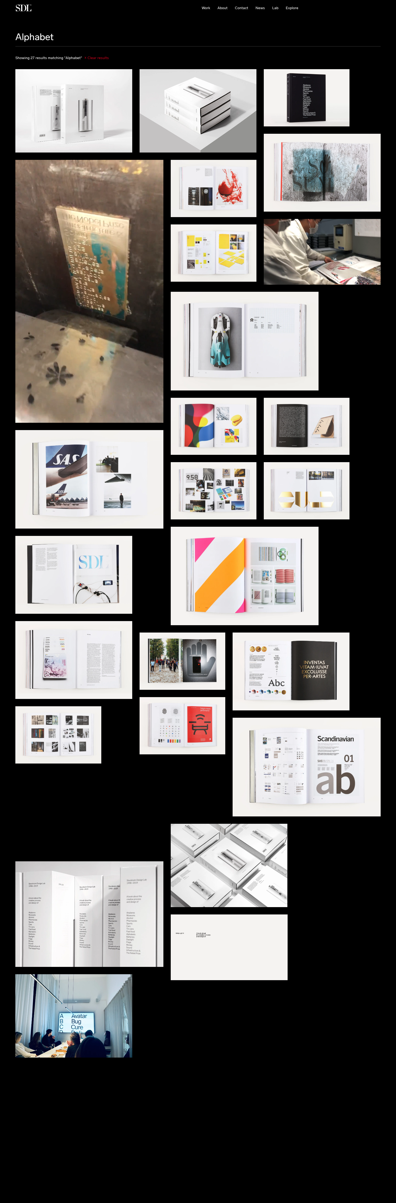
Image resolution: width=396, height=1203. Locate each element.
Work (206, 8)
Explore (292, 8)
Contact (241, 8)
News (260, 8)
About (222, 8)
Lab (275, 8)
